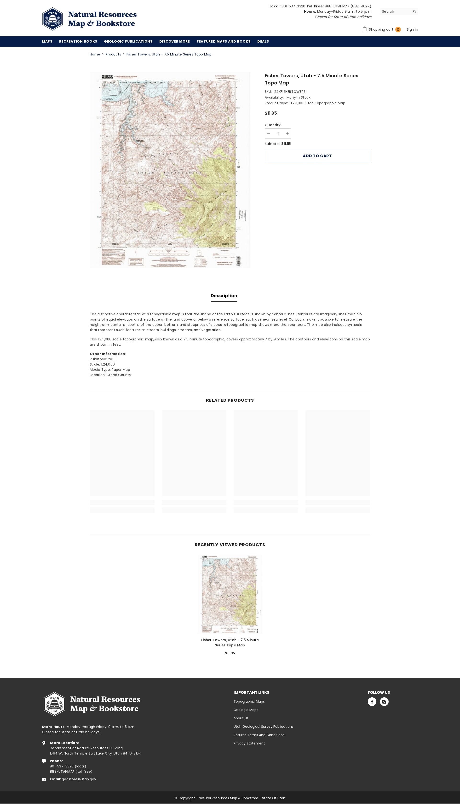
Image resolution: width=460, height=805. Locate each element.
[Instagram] (384, 701)
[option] (170, 170)
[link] (122, 502)
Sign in (412, 29)
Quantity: (273, 124)
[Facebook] (372, 701)
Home (95, 54)
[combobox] (395, 11)
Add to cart (317, 156)
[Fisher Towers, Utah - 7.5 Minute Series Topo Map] (230, 594)
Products (113, 54)
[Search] (399, 11)
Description (224, 296)
